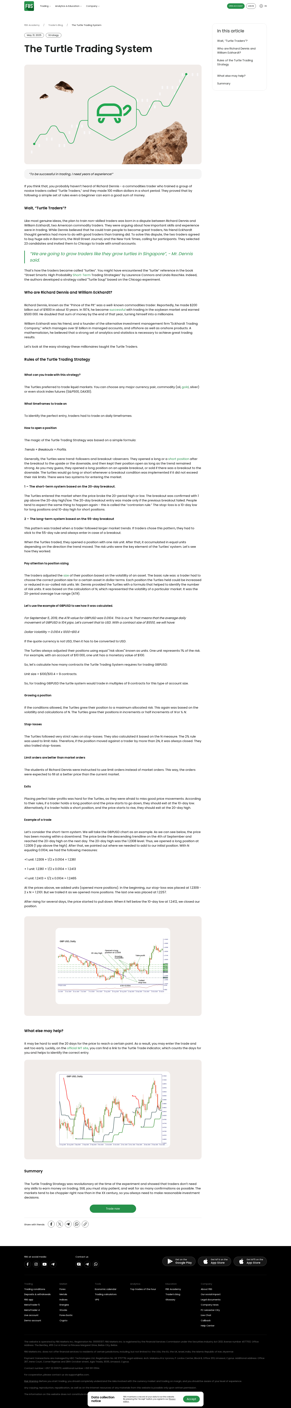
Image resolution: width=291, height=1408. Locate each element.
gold (185, 387)
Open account (236, 6)
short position (178, 459)
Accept (191, 1399)
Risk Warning (31, 1381)
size (66, 575)
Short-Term (82, 275)
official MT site (77, 1048)
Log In (251, 6)
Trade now (113, 1208)
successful (117, 310)
